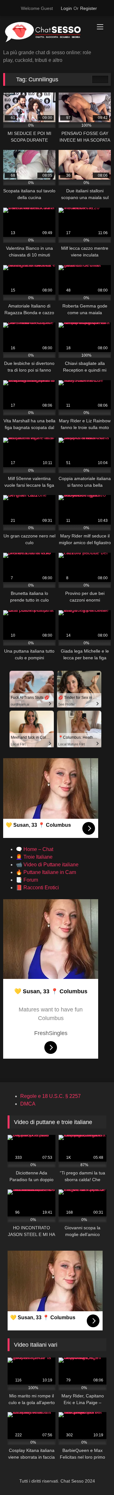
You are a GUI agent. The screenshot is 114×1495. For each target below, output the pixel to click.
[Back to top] (95, 1476)
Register (88, 8)
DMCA (27, 1103)
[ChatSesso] (46, 33)
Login (66, 8)
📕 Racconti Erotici (37, 887)
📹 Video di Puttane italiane (47, 864)
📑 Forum (27, 880)
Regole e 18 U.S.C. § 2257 (50, 1096)
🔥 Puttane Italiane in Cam (46, 872)
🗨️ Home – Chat (34, 849)
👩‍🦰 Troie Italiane (34, 857)
